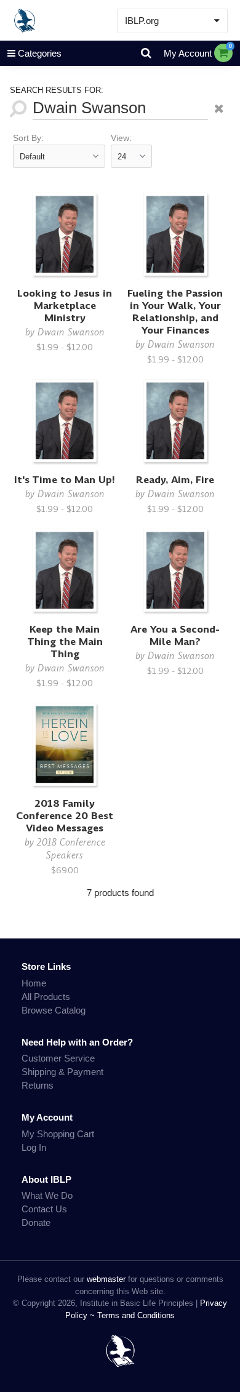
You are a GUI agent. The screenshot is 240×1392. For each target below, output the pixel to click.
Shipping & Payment (62, 1071)
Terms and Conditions (136, 1315)
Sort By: (28, 138)
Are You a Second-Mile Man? (175, 635)
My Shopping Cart (58, 1134)
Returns (38, 1085)
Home (34, 983)
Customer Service (58, 1058)
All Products (46, 996)
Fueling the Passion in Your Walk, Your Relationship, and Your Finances (175, 311)
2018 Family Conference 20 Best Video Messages (64, 815)
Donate (36, 1222)
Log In (34, 1147)
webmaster (106, 1279)
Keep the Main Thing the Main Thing (65, 641)
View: (121, 138)
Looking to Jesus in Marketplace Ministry (64, 305)
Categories (40, 53)
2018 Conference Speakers (71, 849)
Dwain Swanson (71, 332)
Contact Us (44, 1209)
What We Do (47, 1195)
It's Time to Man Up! (64, 480)
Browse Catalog (54, 1010)
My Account (188, 53)
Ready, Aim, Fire (175, 480)
